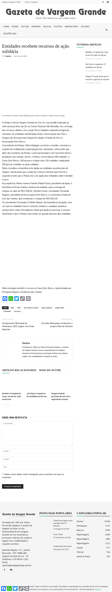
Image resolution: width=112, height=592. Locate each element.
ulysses (98, 589)
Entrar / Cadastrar (31, 2)
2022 (12, 308)
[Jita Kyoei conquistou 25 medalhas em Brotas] (37, 383)
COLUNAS (85, 26)
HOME (6, 26)
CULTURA (25, 26)
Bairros (80, 530)
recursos (17, 311)
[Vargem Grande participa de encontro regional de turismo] (62, 383)
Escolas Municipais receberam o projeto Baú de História (57, 325)
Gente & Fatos (83, 556)
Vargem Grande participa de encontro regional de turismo (60, 396)
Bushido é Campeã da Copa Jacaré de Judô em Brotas (11, 396)
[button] (106, 29)
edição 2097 (59, 308)
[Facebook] (103, 2)
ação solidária (46, 308)
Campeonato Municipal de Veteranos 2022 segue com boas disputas (18, 326)
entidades (7, 311)
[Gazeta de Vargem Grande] (56, 14)
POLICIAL (47, 26)
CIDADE (15, 26)
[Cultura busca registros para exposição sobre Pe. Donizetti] (45, 523)
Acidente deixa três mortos (62, 546)
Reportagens (83, 534)
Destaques (82, 525)
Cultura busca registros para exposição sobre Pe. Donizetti (62, 523)
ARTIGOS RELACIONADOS (19, 370)
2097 (19, 308)
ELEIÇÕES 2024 (9, 33)
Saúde (80, 547)
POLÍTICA (58, 26)
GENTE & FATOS (71, 26)
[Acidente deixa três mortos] (45, 549)
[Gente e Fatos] (45, 537)
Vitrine (80, 521)
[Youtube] (108, 2)
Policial (80, 552)
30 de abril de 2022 (31, 308)
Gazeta (8, 56)
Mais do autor (50, 370)
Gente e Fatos (58, 534)
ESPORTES (36, 26)
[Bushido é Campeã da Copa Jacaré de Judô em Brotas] (12, 383)
